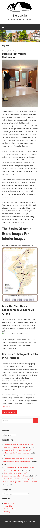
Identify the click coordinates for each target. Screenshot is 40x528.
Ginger (15, 51)
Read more (6, 406)
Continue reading (8, 412)
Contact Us (8, 506)
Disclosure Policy (10, 509)
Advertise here (9, 503)
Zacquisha (20, 15)
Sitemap (7, 512)
